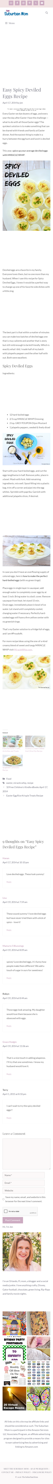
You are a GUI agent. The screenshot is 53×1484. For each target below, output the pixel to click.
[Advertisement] (26, 58)
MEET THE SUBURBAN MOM (16, 1468)
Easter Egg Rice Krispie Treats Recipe (24, 795)
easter (9, 782)
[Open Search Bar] (46, 13)
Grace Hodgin (10, 1041)
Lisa (5, 897)
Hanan (6, 858)
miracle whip (19, 782)
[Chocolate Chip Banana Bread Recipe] (38, 1323)
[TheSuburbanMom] (16, 13)
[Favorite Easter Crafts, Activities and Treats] (13, 741)
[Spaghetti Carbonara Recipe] (13, 760)
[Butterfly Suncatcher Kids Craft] (38, 1399)
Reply (9, 882)
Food (8, 778)
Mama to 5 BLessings (13, 945)
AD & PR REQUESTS (39, 1468)
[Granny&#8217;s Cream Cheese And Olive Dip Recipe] (35, 741)
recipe (30, 782)
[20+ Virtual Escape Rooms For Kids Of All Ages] (14, 1399)
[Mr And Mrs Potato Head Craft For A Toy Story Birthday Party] (14, 1323)
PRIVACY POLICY (23, 1472)
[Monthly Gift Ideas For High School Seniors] (14, 1374)
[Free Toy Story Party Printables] (14, 1348)
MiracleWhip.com (23, 649)
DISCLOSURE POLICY (42, 1472)
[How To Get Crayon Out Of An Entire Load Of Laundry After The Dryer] (38, 1348)
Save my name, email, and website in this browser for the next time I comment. (25, 1199)
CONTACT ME (8, 1472)
